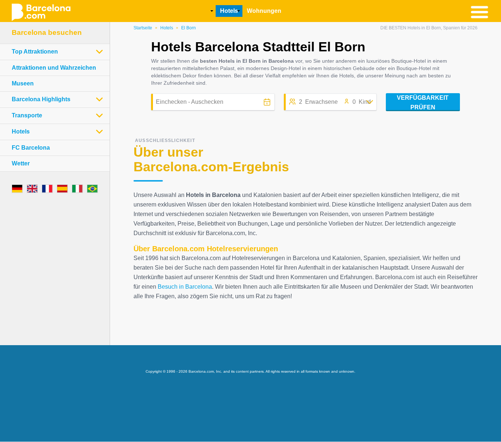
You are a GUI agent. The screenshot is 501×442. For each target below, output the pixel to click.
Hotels (166, 27)
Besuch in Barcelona (185, 287)
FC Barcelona (31, 148)
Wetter (21, 163)
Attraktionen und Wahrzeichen (54, 68)
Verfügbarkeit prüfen (423, 102)
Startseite (143, 27)
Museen (23, 83)
